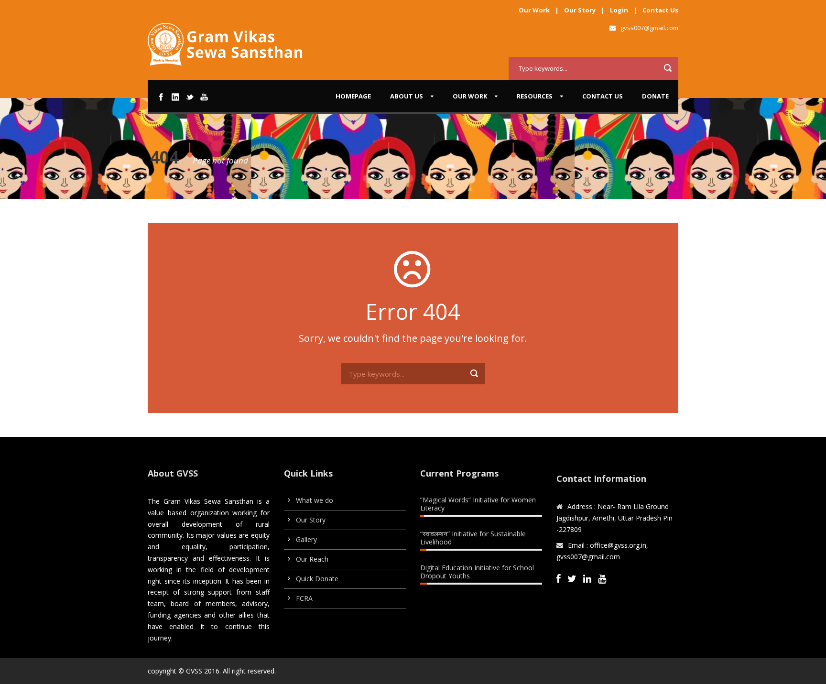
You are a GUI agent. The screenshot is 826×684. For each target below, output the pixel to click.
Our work (470, 96)
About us (406, 96)
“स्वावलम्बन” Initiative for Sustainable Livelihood (473, 537)
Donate (655, 96)
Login (619, 10)
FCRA (304, 598)
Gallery (306, 539)
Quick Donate (317, 578)
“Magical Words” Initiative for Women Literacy (478, 503)
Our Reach (312, 559)
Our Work (534, 10)
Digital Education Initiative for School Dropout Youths (477, 571)
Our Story (580, 10)
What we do (314, 500)
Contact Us (660, 10)
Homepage (353, 96)
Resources (535, 96)
